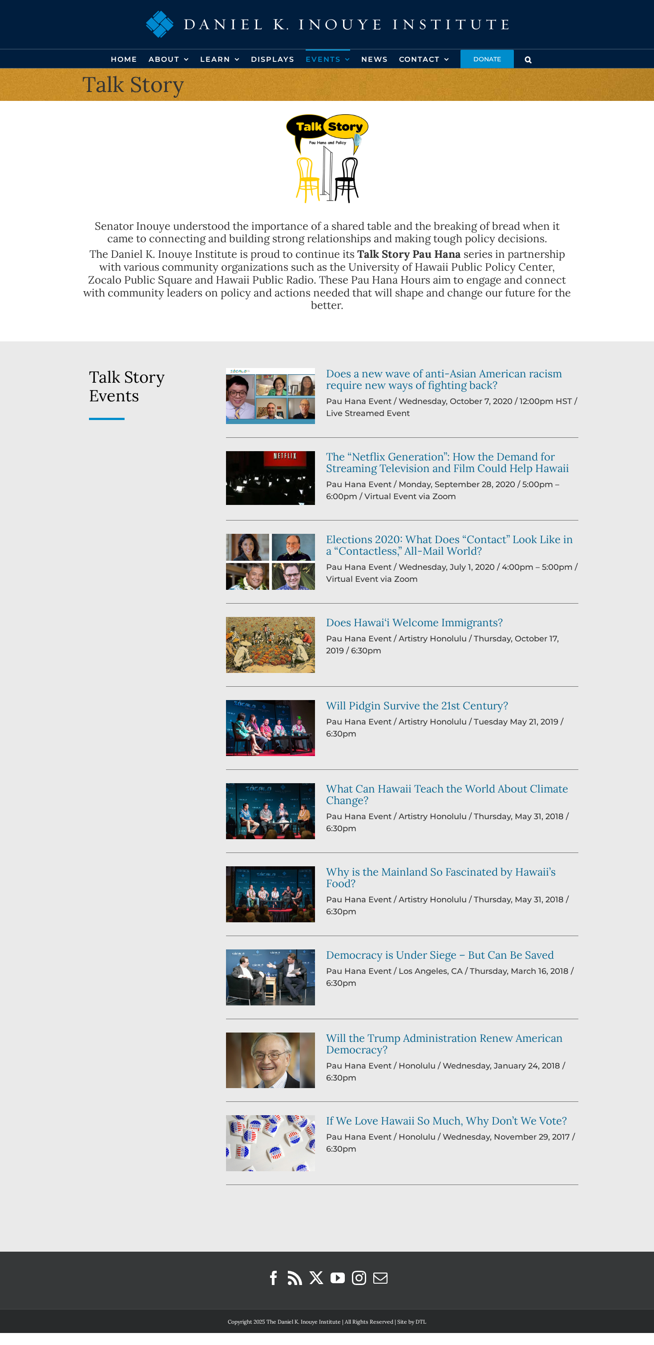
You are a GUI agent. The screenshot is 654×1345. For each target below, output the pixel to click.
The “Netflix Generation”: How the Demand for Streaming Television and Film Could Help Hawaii (447, 462)
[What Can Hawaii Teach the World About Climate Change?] (270, 811)
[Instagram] (359, 1278)
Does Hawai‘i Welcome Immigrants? (414, 622)
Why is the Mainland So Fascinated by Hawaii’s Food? (441, 877)
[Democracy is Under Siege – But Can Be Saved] (270, 977)
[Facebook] (273, 1278)
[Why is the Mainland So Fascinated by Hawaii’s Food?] (270, 894)
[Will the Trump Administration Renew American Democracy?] (270, 1060)
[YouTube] (338, 1278)
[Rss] (295, 1278)
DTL (421, 1321)
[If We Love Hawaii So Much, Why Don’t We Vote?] (270, 1143)
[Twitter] (316, 1278)
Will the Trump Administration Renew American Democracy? (444, 1044)
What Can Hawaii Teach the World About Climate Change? (447, 794)
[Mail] (380, 1278)
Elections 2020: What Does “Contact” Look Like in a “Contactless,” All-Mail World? (449, 545)
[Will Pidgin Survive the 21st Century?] (270, 728)
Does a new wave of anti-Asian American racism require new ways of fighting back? (444, 379)
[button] (529, 58)
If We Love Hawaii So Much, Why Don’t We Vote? (446, 1121)
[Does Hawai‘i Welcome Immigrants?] (270, 645)
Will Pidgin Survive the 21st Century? (417, 706)
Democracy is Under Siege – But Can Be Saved (440, 955)
